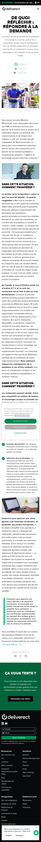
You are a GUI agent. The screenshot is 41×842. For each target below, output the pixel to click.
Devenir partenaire (8, 824)
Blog (3, 778)
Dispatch (26, 765)
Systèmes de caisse (8, 804)
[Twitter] (20, 656)
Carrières (4, 762)
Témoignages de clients (7, 782)
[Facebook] (15, 656)
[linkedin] (2, 723)
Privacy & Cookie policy (22, 415)
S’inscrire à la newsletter (6, 788)
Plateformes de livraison (7, 808)
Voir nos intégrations (9, 800)
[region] (20, 421)
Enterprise (26, 807)
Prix (2, 758)
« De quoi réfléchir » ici (11, 644)
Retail (3, 817)
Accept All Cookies (21, 421)
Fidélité (4, 820)
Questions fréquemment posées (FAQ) (9, 771)
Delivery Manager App (31, 758)
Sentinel (26, 755)
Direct (25, 762)
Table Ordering (28, 772)
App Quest (27, 776)
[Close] (37, 828)
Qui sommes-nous (8, 755)
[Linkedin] (25, 656)
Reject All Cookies (20, 427)
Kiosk (25, 769)
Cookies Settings (20, 433)
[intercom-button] (36, 832)
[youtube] (6, 723)
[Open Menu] (38, 9)
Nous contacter (7, 765)
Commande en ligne (9, 813)
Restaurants (27, 800)
